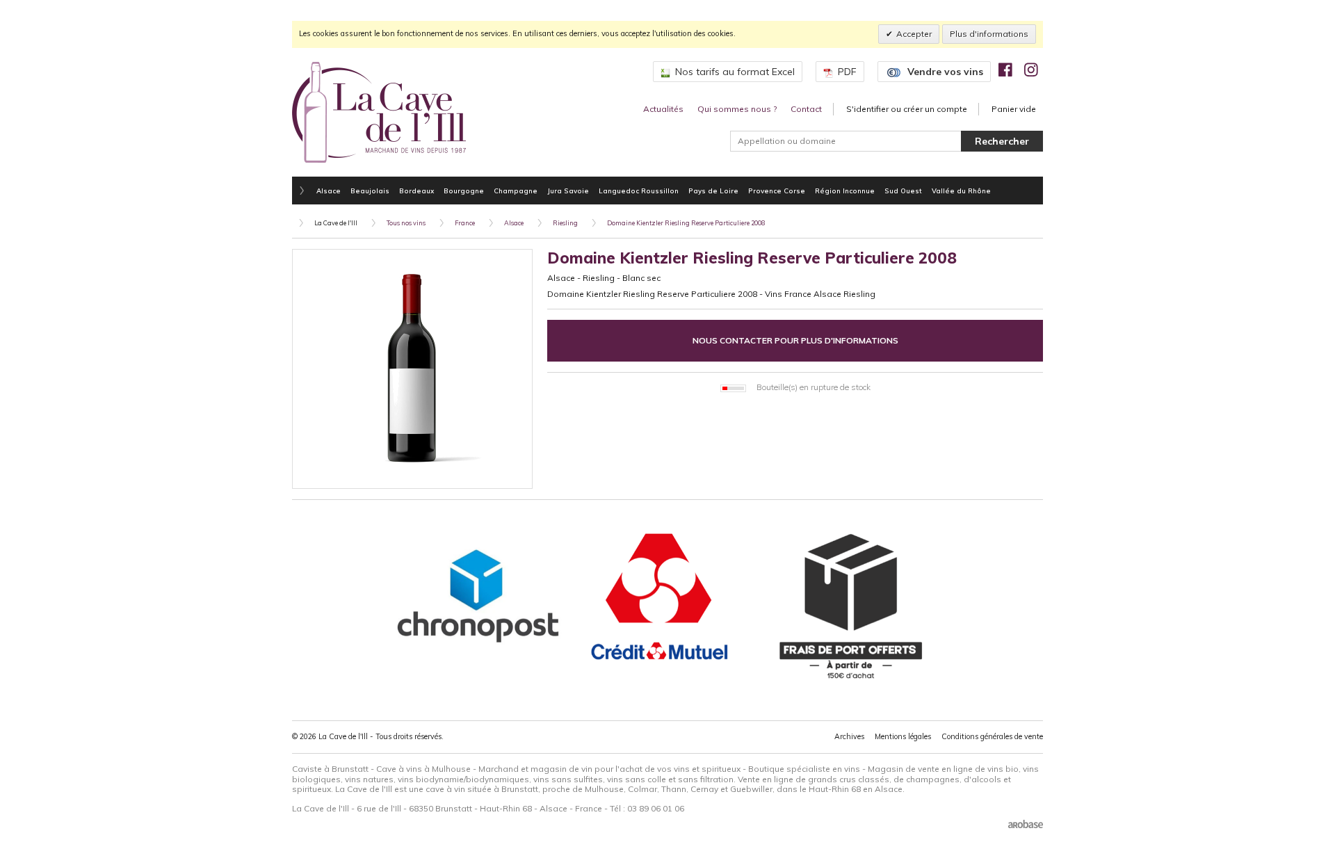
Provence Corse (776, 190)
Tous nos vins (406, 223)
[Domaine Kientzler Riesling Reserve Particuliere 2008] (412, 369)
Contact (806, 109)
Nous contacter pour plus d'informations (795, 340)
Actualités (663, 109)
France (465, 223)
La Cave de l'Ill (335, 223)
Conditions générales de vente (992, 736)
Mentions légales (903, 736)
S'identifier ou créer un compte (906, 109)
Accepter (914, 34)
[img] (1005, 69)
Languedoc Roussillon (639, 190)
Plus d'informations (989, 34)
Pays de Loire (713, 190)
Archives (849, 736)
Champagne (515, 190)
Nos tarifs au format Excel (735, 71)
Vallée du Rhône (961, 190)
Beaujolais (369, 190)
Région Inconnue (845, 190)
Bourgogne (464, 190)
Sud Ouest (903, 190)
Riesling (565, 223)
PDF (847, 71)
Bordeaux (416, 190)
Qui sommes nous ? (737, 109)
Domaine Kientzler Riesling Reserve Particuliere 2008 (686, 223)
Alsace (328, 190)
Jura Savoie (568, 190)
